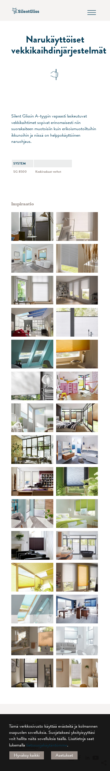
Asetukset (64, 755)
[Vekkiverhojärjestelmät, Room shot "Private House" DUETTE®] (77, 481)
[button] (103, 711)
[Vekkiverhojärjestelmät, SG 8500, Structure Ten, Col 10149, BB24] (77, 322)
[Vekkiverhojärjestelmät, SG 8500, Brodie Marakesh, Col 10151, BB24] (32, 673)
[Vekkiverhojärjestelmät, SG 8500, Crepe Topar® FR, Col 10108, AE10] (32, 386)
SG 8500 (20, 171)
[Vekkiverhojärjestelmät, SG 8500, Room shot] (32, 290)
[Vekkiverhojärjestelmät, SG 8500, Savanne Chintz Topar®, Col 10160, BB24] (77, 673)
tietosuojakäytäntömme (46, 745)
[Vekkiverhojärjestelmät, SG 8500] (77, 513)
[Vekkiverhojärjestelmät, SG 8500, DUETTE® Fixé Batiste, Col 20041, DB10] (32, 609)
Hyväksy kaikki (26, 755)
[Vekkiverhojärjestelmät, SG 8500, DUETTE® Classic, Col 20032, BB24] (32, 640)
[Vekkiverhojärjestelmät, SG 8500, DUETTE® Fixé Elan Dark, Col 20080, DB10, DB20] (32, 354)
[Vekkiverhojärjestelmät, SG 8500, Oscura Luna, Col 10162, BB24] (77, 258)
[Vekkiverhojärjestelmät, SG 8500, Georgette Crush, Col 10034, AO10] (32, 513)
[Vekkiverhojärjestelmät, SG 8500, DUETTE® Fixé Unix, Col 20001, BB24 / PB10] (32, 577)
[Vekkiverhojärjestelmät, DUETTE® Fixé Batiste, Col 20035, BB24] (77, 640)
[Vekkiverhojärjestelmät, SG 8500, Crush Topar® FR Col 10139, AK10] (77, 354)
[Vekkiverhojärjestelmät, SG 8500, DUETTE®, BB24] (77, 386)
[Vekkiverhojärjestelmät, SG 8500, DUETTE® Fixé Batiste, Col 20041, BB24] (32, 258)
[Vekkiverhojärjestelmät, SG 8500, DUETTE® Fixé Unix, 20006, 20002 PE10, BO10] (32, 449)
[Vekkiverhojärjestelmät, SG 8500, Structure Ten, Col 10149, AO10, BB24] (77, 545)
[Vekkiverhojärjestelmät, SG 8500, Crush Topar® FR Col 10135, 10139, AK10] (77, 226)
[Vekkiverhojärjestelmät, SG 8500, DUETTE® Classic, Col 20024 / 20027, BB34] (77, 449)
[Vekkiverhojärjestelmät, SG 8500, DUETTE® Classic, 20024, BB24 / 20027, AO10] (77, 609)
